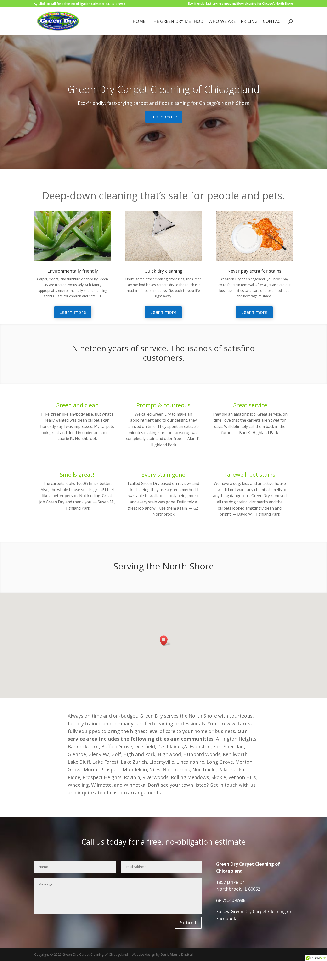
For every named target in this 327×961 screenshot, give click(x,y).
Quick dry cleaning (163, 271)
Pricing (249, 21)
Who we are (222, 21)
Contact (273, 21)
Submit (188, 922)
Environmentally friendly (72, 271)
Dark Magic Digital (177, 954)
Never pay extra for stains (254, 271)
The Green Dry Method (177, 21)
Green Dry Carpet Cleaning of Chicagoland (164, 89)
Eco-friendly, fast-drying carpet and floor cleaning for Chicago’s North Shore (240, 4)
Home (139, 21)
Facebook (226, 918)
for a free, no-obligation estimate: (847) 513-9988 (81, 4)
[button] (165, 640)
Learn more (163, 116)
